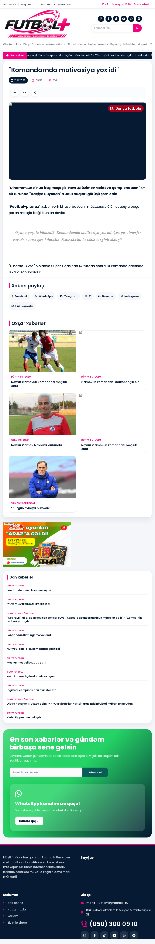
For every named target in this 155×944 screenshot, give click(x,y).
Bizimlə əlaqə (62, 4)
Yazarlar (103, 44)
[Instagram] (101, 19)
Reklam (45, 4)
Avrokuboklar (54, 44)
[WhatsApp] (131, 19)
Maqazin (143, 44)
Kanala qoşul (29, 821)
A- (14, 92)
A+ (24, 92)
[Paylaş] (34, 92)
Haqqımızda (28, 4)
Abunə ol (95, 772)
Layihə (92, 44)
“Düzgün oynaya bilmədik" (31, 508)
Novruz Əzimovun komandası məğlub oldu (39, 384)
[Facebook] (108, 19)
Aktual (72, 44)
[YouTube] (124, 19)
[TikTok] (116, 19)
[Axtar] (137, 28)
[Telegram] (139, 19)
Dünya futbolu (32, 44)
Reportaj (115, 44)
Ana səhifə (9, 4)
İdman (82, 44)
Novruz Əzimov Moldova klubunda (36, 445)
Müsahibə (129, 44)
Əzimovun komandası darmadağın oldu (111, 382)
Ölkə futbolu (10, 44)
